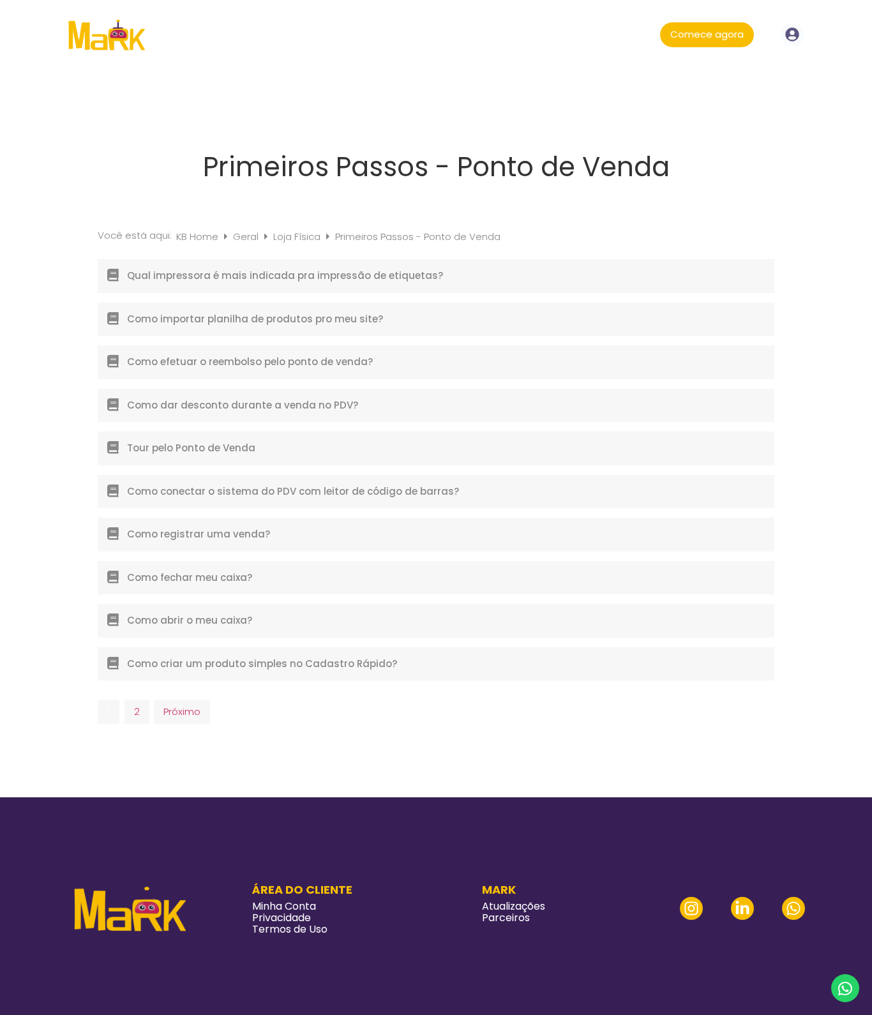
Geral (247, 236)
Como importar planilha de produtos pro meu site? (255, 319)
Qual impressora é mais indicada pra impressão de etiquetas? (285, 275)
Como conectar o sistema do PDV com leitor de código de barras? (293, 491)
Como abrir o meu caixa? (189, 620)
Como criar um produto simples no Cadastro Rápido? (262, 663)
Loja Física (298, 236)
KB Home (198, 236)
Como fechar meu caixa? (189, 577)
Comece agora (707, 34)
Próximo (181, 711)
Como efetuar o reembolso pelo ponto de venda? (250, 361)
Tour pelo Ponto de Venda (191, 448)
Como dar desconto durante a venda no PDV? (242, 405)
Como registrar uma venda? (198, 534)
